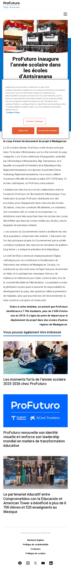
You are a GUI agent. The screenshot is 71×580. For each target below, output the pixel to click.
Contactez (36, 549)
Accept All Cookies (47, 130)
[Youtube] (43, 563)
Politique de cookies (35, 553)
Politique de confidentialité (35, 545)
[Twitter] (35, 563)
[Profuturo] (11, 5)
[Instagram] (28, 563)
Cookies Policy (13, 112)
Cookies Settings (34, 121)
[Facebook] (20, 563)
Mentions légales (35, 540)
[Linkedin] (51, 563)
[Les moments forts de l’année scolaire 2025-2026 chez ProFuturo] (35, 357)
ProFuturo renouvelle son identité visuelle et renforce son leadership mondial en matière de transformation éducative (34, 439)
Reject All (23, 130)
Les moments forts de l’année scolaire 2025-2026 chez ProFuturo (34, 381)
